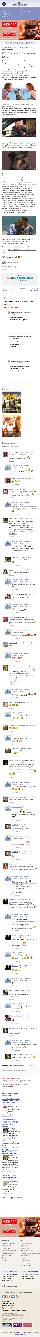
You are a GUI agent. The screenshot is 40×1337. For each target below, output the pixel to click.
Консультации (6, 1255)
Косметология (25, 1255)
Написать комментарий (11, 446)
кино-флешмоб (10, 247)
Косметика (5, 11)
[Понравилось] (32, 452)
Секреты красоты (26, 1243)
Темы (23, 1241)
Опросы (4, 1260)
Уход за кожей (25, 14)
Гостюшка (12, 666)
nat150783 (12, 797)
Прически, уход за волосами (30, 1253)
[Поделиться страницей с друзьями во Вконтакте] (7, 278)
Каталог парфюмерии (29, 1271)
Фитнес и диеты (26, 1265)
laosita (11, 570)
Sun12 (11, 452)
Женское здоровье (27, 1263)
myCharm (5, 1241)
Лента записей (7, 1246)
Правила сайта (7, 1308)
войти (7, 1081)
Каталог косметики (9, 1271)
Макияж (23, 1258)
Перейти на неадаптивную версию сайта (20, 43)
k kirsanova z (13, 725)
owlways (11, 489)
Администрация (8, 1306)
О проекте (6, 1301)
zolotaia (11, 702)
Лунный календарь (8, 1253)
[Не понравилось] (30, 452)
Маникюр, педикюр (26, 11)
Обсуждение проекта (19, 1334)
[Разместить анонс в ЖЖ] (26, 278)
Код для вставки (21, 280)
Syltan (11, 617)
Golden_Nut (12, 864)
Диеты (4, 1258)
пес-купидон (26, 247)
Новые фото (6, 1248)
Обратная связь (8, 1303)
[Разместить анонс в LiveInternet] (17, 278)
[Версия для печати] (20, 284)
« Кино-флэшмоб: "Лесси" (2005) (8, 289)
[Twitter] (13, 1296)
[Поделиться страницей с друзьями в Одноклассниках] (5, 278)
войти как (13, 1084)
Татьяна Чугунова (17, 47)
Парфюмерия (7, 14)
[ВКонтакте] (4, 1296)
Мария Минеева (7, 1315)
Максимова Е (13, 643)
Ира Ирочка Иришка (15, 760)
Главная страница (8, 1243)
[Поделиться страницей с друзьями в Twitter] (12, 278)
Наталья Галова (14, 990)
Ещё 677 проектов (11, 307)
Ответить (11, 461)
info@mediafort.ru (7, 1321)
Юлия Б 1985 (13, 518)
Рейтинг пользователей (9, 1250)
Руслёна (11, 1028)
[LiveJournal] (17, 1296)
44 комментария (9, 270)
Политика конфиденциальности (14, 1310)
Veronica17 (12, 899)
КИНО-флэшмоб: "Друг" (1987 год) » (29, 289)
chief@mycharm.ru (18, 1315)
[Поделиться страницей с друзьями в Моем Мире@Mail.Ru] (9, 278)
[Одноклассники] (8, 1296)
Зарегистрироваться (11, 1078)
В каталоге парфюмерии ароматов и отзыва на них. (30, 1276)
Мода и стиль (25, 1246)
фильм (19, 247)
